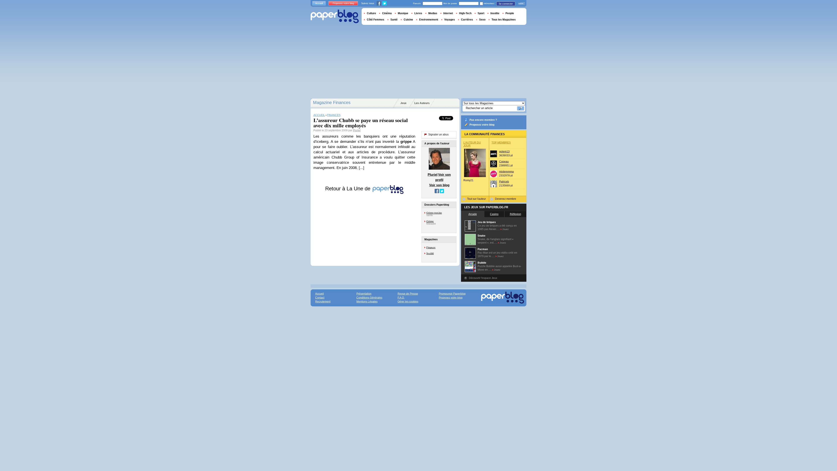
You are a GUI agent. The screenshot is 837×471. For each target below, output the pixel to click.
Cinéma (387, 13)
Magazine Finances (331, 102)
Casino (494, 214)
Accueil (319, 3)
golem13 (504, 151)
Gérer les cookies (408, 301)
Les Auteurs (422, 103)
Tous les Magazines (504, 19)
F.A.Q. (401, 297)
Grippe (430, 221)
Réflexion (515, 214)
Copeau (504, 161)
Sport (481, 13)
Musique (403, 13)
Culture (371, 13)
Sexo (482, 19)
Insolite (494, 13)
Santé (394, 19)
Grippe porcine (434, 212)
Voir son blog (439, 185)
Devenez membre (505, 198)
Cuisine (408, 19)
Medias (432, 13)
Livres (418, 13)
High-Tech (465, 13)
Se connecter (506, 3)
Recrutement (322, 301)
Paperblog (335, 16)
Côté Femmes (375, 19)
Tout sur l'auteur (476, 198)
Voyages (449, 19)
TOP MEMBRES (501, 142)
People (509, 13)
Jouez (505, 229)
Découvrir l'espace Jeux (483, 278)
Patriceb (504, 181)
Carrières (467, 19)
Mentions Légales (367, 301)
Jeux (403, 103)
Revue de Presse (408, 293)
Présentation (363, 293)
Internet (448, 13)
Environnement (428, 19)
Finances (431, 247)
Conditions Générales (369, 297)
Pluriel (357, 130)
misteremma (506, 171)
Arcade (472, 214)
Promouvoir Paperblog (452, 293)
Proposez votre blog (482, 124)
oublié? (521, 3)
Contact (319, 297)
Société (430, 253)
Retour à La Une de (348, 188)
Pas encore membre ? (483, 119)
